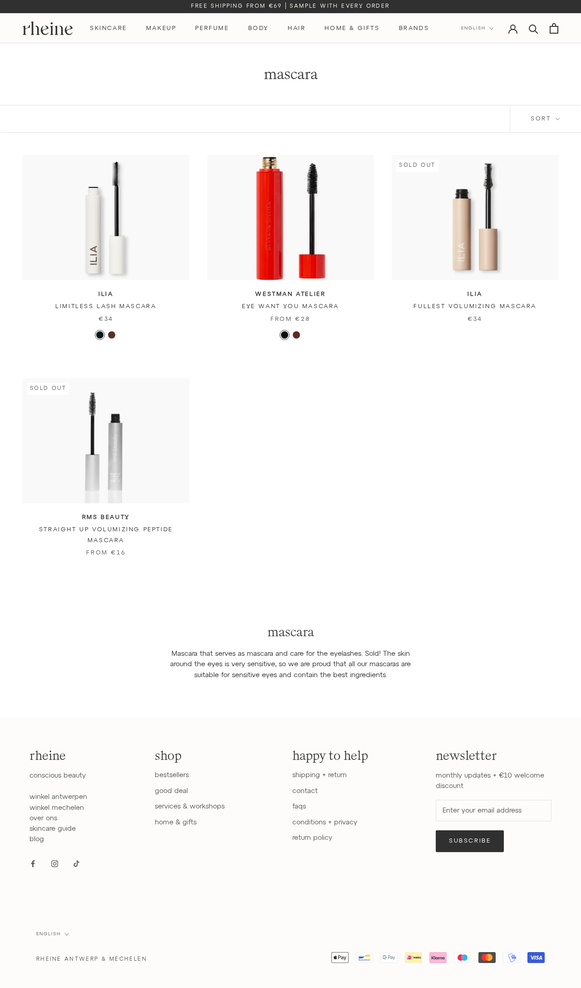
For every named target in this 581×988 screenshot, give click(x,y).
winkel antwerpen (58, 796)
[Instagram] (54, 863)
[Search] (533, 28)
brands (414, 28)
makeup (161, 28)
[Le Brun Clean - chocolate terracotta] (296, 335)
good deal (171, 791)
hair (296, 28)
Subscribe (470, 841)
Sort (542, 119)
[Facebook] (33, 863)
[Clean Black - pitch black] (284, 335)
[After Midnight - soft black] (99, 335)
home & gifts (352, 28)
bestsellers (172, 775)
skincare (108, 28)
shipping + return (319, 775)
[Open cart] (554, 28)
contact (305, 791)
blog (37, 839)
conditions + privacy (324, 822)
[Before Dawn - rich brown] (111, 335)
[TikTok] (76, 863)
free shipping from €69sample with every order (290, 6)
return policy (312, 837)
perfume (212, 28)
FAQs (299, 806)
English (473, 28)
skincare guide (53, 828)
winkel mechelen (57, 807)
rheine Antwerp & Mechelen (91, 959)
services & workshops (190, 806)
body (258, 28)
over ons (43, 818)
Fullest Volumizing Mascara (475, 306)
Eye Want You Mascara (290, 306)
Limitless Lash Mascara (105, 306)
